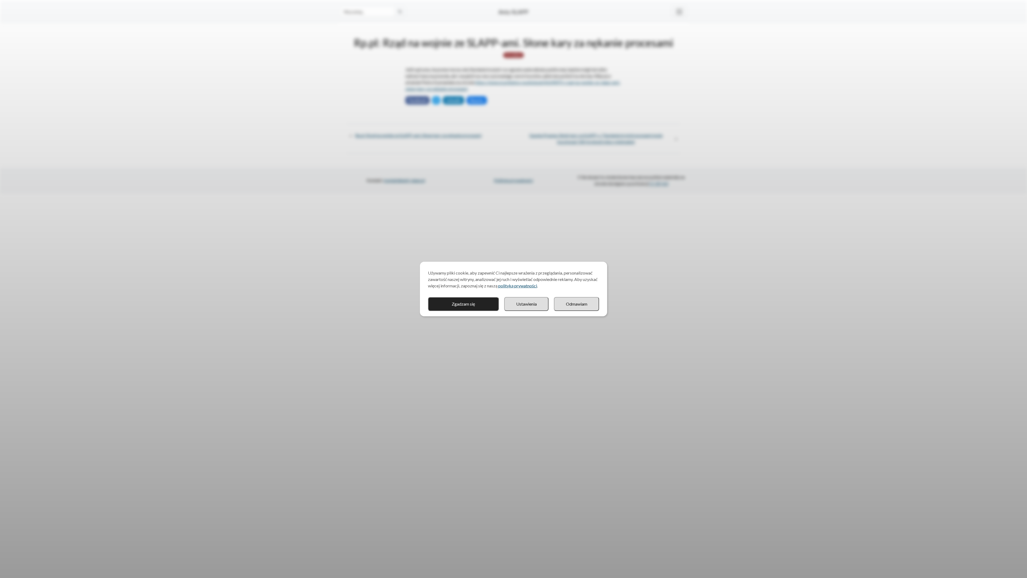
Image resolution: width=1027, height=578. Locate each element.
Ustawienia (526, 303)
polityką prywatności (517, 285)
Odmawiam (576, 303)
